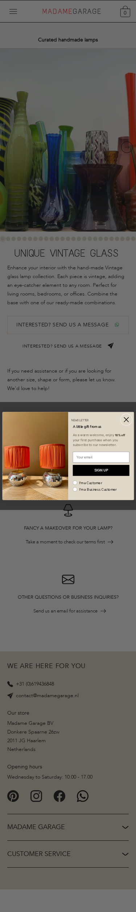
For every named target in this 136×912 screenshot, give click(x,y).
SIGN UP (101, 470)
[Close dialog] (126, 419)
